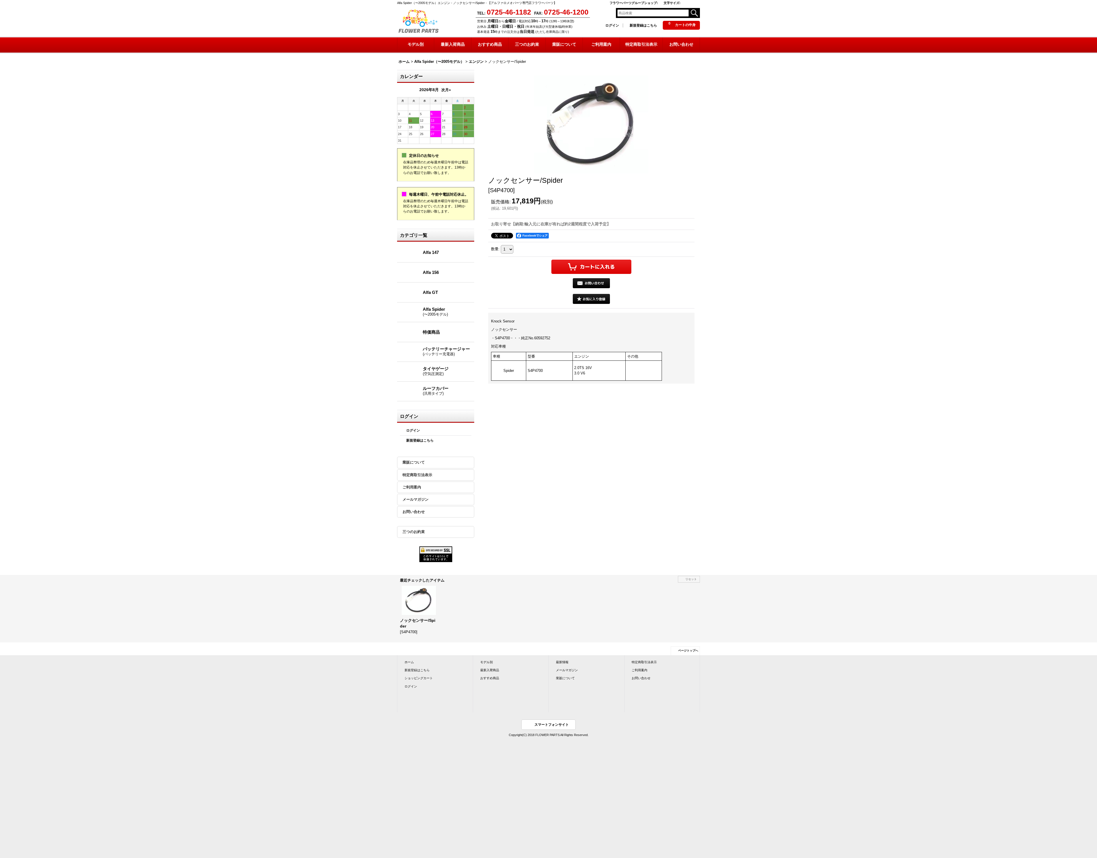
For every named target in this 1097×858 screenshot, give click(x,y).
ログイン (612, 25)
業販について (414, 462)
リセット (691, 579)
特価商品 (431, 332)
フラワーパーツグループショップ (634, 3)
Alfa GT (430, 292)
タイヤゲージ (436, 371)
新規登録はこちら (643, 25)
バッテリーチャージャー (446, 351)
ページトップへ (688, 650)
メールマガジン (416, 499)
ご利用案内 (412, 487)
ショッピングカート (419, 678)
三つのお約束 (414, 532)
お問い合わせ (414, 512)
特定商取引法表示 (417, 475)
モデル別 (486, 662)
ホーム (409, 662)
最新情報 (562, 662)
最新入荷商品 (489, 670)
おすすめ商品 (489, 678)
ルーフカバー (436, 391)
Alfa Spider (435, 311)
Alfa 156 (431, 272)
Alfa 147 (431, 252)
